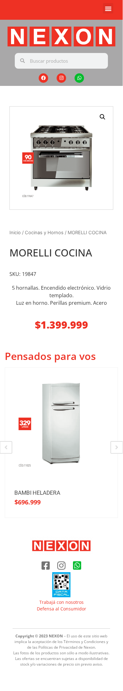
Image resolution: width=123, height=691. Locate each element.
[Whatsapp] (79, 78)
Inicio (15, 232)
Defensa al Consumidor (61, 609)
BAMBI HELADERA (37, 492)
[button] (108, 8)
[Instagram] (61, 78)
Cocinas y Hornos (44, 232)
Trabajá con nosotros (61, 602)
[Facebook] (43, 78)
